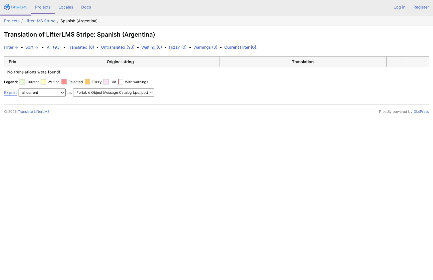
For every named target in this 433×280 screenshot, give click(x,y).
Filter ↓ (11, 47)
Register (421, 7)
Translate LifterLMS (34, 111)
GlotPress (421, 111)
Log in (399, 7)
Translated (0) (81, 47)
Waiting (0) (151, 47)
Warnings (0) (205, 47)
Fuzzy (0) (178, 47)
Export (10, 92)
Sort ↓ (32, 47)
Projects (43, 7)
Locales (66, 7)
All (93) (54, 47)
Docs (86, 7)
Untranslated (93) (118, 47)
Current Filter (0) (240, 47)
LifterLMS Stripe (40, 20)
